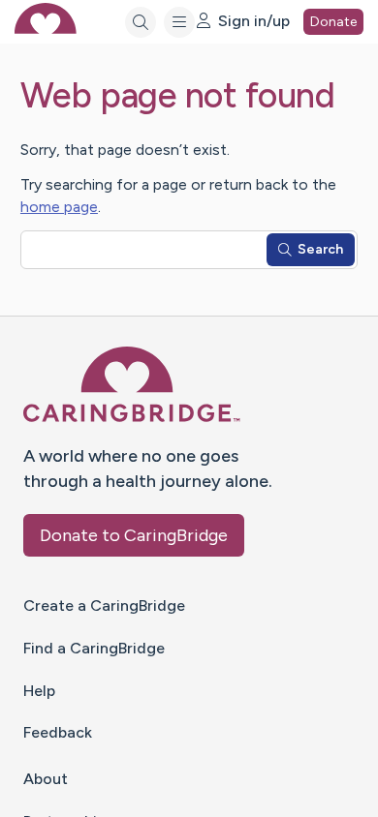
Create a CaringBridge (104, 605)
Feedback (57, 732)
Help (39, 690)
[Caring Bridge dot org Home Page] (131, 418)
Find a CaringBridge (94, 648)
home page (59, 206)
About (45, 779)
